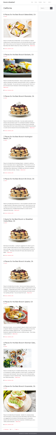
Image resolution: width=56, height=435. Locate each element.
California (9, 48)
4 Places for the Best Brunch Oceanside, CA (19, 386)
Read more (32, 45)
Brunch (36, 2)
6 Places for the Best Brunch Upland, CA (18, 302)
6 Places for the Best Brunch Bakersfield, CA (20, 14)
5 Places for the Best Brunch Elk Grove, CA (19, 179)
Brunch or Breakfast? (9, 2)
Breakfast (40, 2)
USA (12, 48)
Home (32, 2)
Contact (49, 2)
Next (17, 429)
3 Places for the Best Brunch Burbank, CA (19, 54)
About (44, 2)
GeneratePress (34, 433)
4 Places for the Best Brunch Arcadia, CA (18, 261)
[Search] (51, 8)
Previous (6, 429)
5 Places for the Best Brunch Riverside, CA (19, 96)
